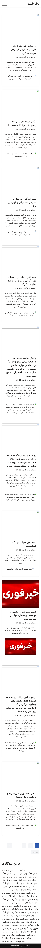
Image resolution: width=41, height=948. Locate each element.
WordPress (15, 946)
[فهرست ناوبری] (4, 4)
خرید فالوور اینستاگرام (11, 893)
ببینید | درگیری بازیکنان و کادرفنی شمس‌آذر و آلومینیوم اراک (22, 202)
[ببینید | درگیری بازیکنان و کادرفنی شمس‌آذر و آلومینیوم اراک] (20, 181)
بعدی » (35, 852)
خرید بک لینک (17, 873)
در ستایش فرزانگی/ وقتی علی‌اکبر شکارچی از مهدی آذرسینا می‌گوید (23, 49)
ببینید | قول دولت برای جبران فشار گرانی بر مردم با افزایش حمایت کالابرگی (21, 281)
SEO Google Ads (17, 941)
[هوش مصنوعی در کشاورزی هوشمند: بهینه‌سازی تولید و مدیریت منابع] (20, 594)
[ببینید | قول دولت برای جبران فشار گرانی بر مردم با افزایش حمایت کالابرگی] (20, 259)
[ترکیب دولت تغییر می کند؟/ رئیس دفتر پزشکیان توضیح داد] (20, 103)
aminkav (32, 57)
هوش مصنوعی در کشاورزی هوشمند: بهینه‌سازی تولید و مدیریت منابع (23, 615)
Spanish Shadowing (21, 886)
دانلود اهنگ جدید (30, 873)
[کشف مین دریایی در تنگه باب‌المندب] (20, 524)
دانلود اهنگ (6, 922)
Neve (28, 946)
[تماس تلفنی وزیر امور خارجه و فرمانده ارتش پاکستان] (20, 775)
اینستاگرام (6, 919)
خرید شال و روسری (24, 903)
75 (9, 846)
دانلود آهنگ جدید (18, 883)
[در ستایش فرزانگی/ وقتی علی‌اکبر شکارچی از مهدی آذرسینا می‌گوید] (20, 28)
